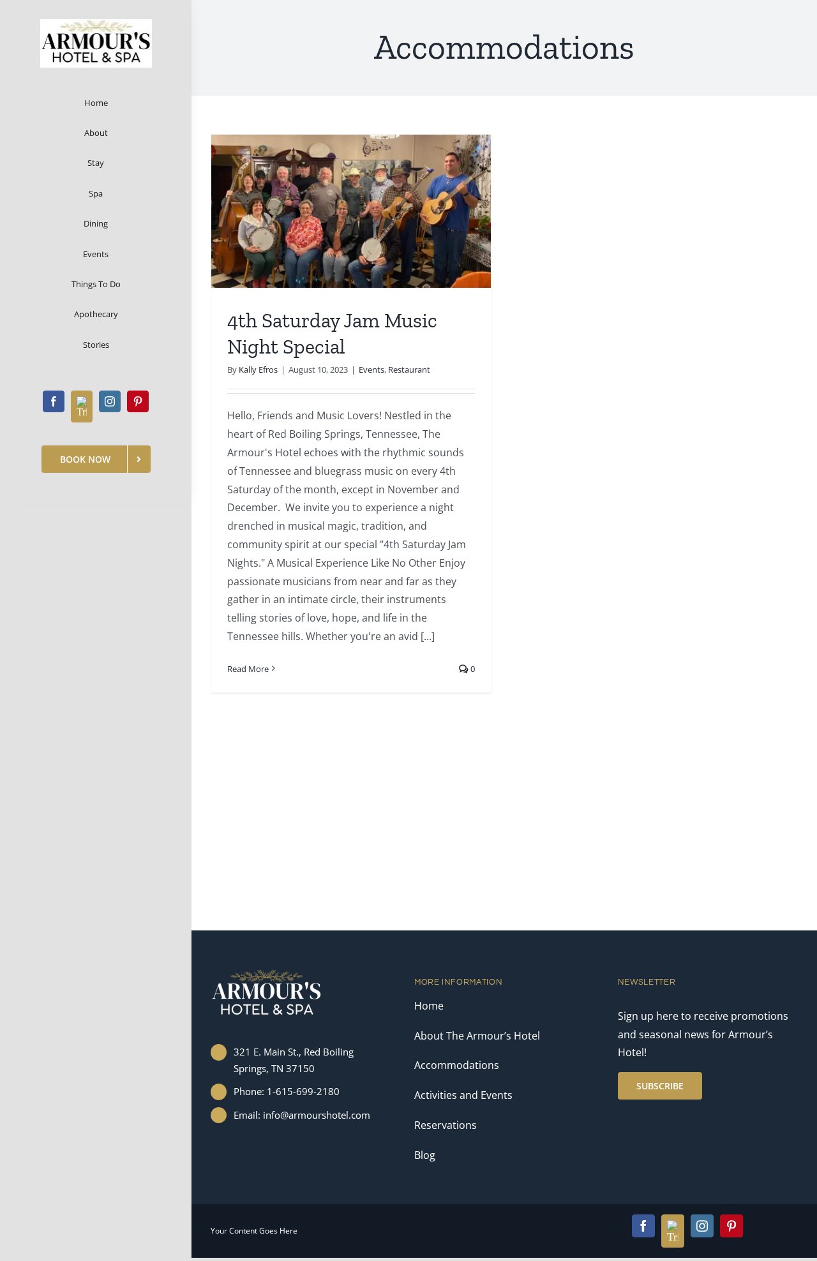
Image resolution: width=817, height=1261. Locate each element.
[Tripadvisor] (82, 406)
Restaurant (409, 369)
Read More (248, 669)
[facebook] (53, 401)
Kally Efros (258, 369)
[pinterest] (138, 401)
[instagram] (110, 401)
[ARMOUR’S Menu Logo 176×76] (96, 24)
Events (371, 369)
